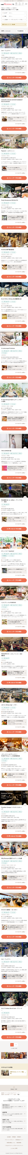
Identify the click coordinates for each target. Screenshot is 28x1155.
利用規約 (14, 1136)
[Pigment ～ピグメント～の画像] (14, 141)
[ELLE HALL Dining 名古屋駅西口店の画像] (14, 289)
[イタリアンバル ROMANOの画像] (14, 593)
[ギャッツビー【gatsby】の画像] (14, 541)
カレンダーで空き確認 (15, 77)
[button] (14, 1106)
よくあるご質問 (14, 1148)
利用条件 (19, 1136)
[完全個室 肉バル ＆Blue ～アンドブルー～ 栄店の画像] (14, 490)
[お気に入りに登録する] (25, 48)
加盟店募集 (18, 1142)
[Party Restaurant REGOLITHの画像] (14, 191)
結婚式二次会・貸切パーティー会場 (8, 1094)
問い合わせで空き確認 (15, 528)
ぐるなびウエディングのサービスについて (14, 1145)
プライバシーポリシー (9, 1139)
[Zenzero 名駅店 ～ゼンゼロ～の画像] (14, 900)
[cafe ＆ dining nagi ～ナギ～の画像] (14, 695)
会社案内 (9, 1136)
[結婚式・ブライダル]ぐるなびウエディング (10, 1093)
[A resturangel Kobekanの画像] (14, 339)
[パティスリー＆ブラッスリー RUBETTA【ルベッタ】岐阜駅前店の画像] (14, 744)
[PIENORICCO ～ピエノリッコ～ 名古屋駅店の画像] (14, 644)
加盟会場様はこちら (11, 1142)
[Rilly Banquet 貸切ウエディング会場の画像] (14, 849)
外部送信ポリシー (19, 1139)
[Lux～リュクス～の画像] (14, 41)
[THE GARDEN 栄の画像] (14, 441)
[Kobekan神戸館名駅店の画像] (14, 240)
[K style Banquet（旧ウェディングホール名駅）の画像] (14, 390)
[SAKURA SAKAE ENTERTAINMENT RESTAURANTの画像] (14, 90)
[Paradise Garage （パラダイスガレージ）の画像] (14, 798)
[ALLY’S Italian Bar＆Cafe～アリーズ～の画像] (14, 999)
